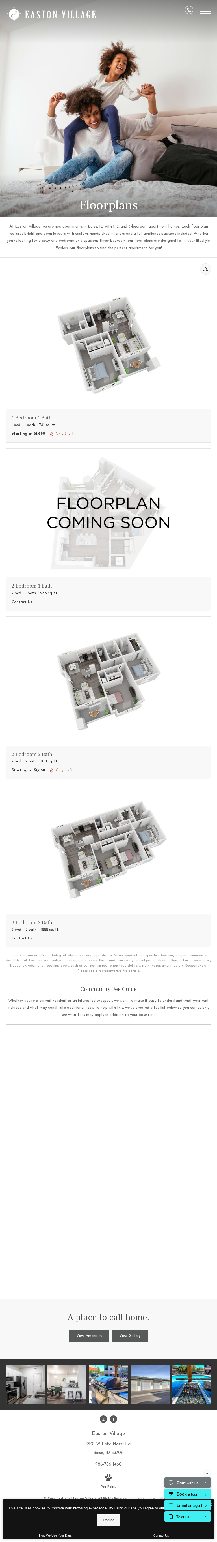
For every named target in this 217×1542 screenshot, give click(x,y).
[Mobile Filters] (205, 269)
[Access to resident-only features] (150, 1384)
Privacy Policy (144, 1498)
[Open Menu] (205, 11)
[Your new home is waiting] (66, 1384)
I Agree (108, 1520)
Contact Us (161, 1535)
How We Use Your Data (55, 1535)
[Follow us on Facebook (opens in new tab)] (113, 1419)
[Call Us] (189, 11)
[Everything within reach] (108, 1384)
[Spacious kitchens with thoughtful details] (25, 1384)
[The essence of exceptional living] (191, 1384)
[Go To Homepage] (51, 14)
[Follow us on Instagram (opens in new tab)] (103, 1419)
